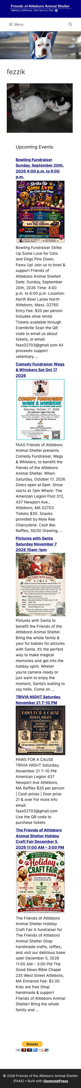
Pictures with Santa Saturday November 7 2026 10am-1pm (36, 544)
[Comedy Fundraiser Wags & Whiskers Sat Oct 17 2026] (40, 439)
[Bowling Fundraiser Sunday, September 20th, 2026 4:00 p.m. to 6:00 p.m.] (40, 242)
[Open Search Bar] (70, 24)
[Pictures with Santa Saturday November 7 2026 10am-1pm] (40, 615)
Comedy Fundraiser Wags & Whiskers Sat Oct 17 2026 (40, 370)
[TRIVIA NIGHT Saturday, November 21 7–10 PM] (40, 753)
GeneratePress (55, 1081)
